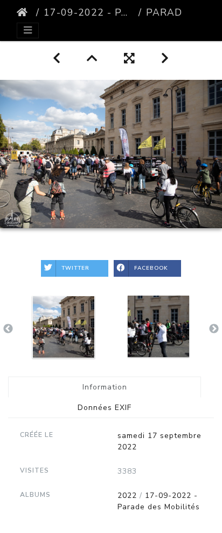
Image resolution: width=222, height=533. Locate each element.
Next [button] (214, 329)
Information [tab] (104, 387)
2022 (127, 495)
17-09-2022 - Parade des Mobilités (89, 12)
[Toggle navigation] (28, 30)
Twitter (75, 268)
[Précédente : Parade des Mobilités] (57, 58)
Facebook (151, 268)
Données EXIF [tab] (104, 407)
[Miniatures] (92, 58)
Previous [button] (8, 329)
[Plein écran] (129, 58)
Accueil (24, 12)
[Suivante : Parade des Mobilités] (165, 58)
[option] (63, 327)
